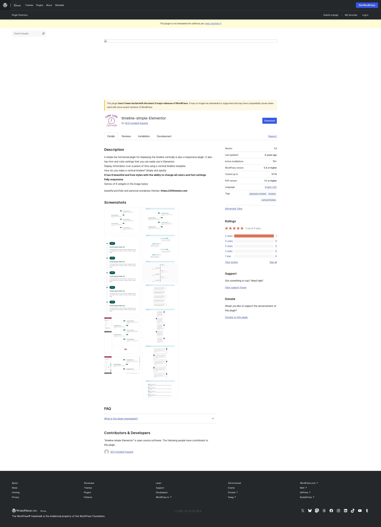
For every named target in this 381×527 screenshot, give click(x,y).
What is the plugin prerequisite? (121, 418)
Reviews (126, 136)
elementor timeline (258, 194)
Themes (88, 488)
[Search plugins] (43, 33)
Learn (158, 483)
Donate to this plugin (236, 317)
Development (164, 136)
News (14, 488)
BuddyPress (307, 497)
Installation (144, 136)
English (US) (271, 187)
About (15, 483)
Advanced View (233, 208)
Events (231, 488)
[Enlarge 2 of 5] (136, 239)
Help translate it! (213, 23)
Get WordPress (367, 5)
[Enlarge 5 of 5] (174, 211)
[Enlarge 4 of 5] (136, 360)
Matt (303, 488)
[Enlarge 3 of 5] (136, 321)
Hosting (15, 492)
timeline (272, 194)
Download (269, 120)
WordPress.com (309, 483)
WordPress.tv (164, 497)
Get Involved (234, 483)
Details (111, 136)
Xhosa (43, 511)
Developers (162, 492)
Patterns (88, 497)
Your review (231, 262)
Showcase (89, 483)
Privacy (15, 497)
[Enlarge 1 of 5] (136, 211)
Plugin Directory (20, 15)
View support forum (235, 287)
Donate (233, 492)
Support (272, 136)
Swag (232, 497)
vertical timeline (269, 200)
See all (273, 262)
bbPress (305, 492)
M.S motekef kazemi (136, 123)
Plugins (87, 492)
